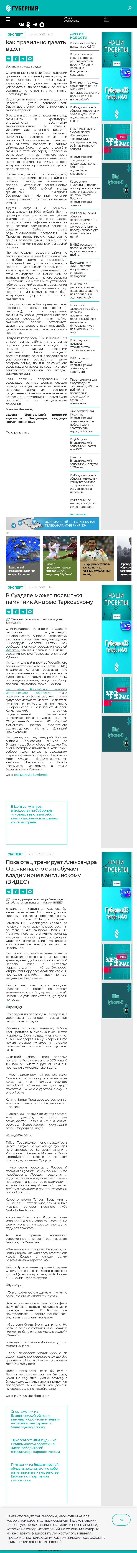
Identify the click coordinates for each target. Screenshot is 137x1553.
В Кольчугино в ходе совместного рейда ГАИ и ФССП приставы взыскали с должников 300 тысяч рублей (84, 91)
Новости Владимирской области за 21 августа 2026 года (84, 462)
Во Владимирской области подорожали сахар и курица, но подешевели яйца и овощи (84, 114)
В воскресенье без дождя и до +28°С (83, 44)
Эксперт (15, 35)
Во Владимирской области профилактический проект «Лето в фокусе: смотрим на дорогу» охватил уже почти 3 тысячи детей (84, 224)
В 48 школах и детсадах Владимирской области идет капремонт (81, 365)
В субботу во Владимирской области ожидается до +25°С (83, 444)
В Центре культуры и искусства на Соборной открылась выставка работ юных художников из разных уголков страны (34, 814)
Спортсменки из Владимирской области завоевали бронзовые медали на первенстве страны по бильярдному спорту (35, 1419)
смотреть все (77, 514)
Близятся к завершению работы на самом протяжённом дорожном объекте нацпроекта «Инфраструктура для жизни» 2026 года (84, 319)
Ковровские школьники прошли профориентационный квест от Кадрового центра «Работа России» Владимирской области (84, 193)
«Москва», (13, 650)
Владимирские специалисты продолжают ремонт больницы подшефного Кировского (84, 165)
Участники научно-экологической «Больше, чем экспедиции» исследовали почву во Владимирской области (83, 139)
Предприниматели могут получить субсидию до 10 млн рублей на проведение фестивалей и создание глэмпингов (84, 391)
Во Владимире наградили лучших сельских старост (83, 503)
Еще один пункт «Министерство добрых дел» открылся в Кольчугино (81, 269)
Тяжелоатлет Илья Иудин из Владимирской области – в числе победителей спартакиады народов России (82, 421)
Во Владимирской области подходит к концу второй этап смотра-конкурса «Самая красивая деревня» (83, 484)
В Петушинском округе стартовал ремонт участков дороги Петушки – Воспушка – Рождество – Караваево (82, 64)
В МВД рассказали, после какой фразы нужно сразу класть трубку (83, 249)
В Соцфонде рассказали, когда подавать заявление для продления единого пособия (84, 290)
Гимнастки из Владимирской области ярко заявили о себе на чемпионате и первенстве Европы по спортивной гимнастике (35, 1472)
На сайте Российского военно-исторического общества (36, 691)
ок (121, 1520)
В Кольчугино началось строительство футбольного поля (82, 345)
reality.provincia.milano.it (31, 774)
